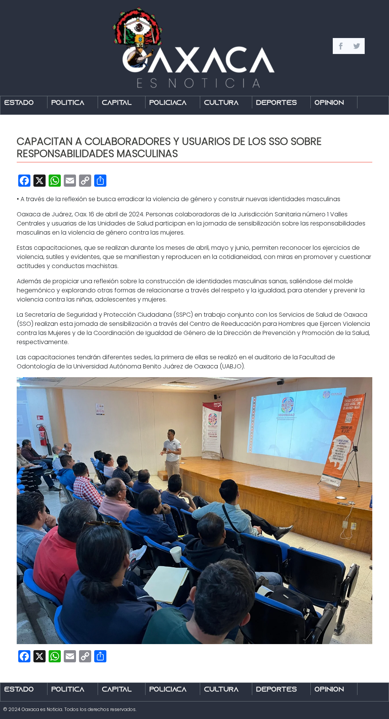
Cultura (221, 103)
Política (67, 103)
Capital (117, 103)
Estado (19, 103)
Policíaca (168, 103)
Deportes (276, 103)
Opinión (329, 103)
